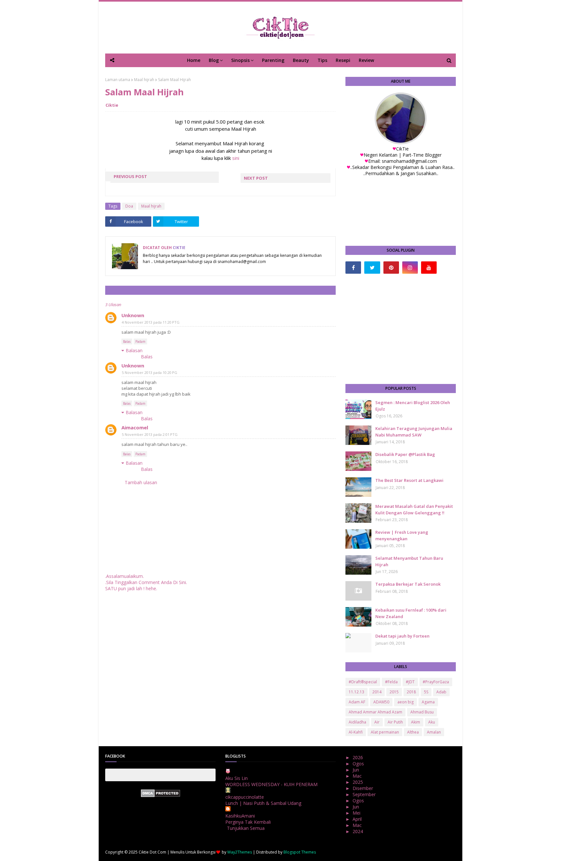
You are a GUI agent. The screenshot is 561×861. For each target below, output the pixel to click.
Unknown (132, 315)
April (358, 819)
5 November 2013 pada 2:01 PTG (150, 434)
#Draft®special (363, 682)
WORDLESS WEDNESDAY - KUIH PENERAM (271, 784)
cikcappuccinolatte (244, 797)
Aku (431, 722)
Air (377, 722)
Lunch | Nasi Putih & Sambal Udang (263, 803)
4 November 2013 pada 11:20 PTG (151, 322)
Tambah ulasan (141, 482)
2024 (358, 831)
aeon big (405, 702)
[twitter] (372, 267)
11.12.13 (356, 692)
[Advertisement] (400, 328)
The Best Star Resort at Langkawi (409, 480)
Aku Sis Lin (236, 778)
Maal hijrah (144, 79)
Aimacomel (134, 427)
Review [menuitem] (366, 60)
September (365, 794)
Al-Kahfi (356, 732)
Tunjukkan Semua (246, 828)
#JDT (410, 682)
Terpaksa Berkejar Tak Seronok (408, 584)
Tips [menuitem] (322, 60)
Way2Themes (239, 852)
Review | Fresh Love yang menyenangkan (401, 535)
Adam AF (357, 702)
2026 (358, 757)
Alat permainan (385, 732)
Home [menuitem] (193, 60)
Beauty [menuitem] (301, 60)
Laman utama (117, 79)
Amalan (434, 732)
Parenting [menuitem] (273, 60)
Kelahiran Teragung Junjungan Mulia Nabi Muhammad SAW (413, 431)
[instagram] (410, 267)
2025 (358, 782)
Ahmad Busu (422, 712)
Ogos (359, 763)
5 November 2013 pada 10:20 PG (149, 372)
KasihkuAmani (240, 816)
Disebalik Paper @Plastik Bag (405, 454)
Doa (129, 206)
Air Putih (395, 722)
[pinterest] (391, 267)
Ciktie (112, 105)
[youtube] (429, 267)
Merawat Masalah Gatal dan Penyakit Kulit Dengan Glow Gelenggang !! (414, 509)
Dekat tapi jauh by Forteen (402, 636)
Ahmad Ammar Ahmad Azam (375, 712)
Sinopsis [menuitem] (240, 60)
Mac (358, 776)
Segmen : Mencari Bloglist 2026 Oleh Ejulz (412, 406)
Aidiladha (357, 722)
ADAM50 (381, 702)
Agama (428, 702)
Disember (363, 788)
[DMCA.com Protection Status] (160, 795)
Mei (357, 813)
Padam (140, 341)
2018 (411, 692)
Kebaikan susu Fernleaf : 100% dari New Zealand (410, 613)
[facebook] (353, 267)
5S (426, 692)
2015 (394, 692)
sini (235, 158)
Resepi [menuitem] (343, 60)
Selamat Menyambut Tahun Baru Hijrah (409, 561)
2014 (376, 692)
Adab (441, 692)
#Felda (391, 682)
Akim (415, 722)
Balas (127, 341)
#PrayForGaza (436, 682)
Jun (356, 770)
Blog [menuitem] (214, 60)
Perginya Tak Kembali (248, 822)
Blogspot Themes (299, 852)
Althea (413, 732)
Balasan (134, 350)
